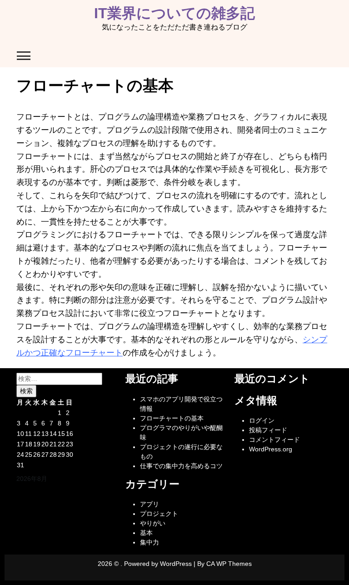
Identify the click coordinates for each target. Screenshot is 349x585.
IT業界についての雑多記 (174, 13)
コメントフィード (274, 439)
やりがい (152, 523)
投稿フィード (268, 430)
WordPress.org (270, 449)
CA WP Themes (229, 563)
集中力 (149, 542)
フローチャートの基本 (172, 418)
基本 (146, 532)
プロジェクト (159, 513)
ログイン (261, 420)
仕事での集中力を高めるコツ (181, 466)
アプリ (149, 504)
